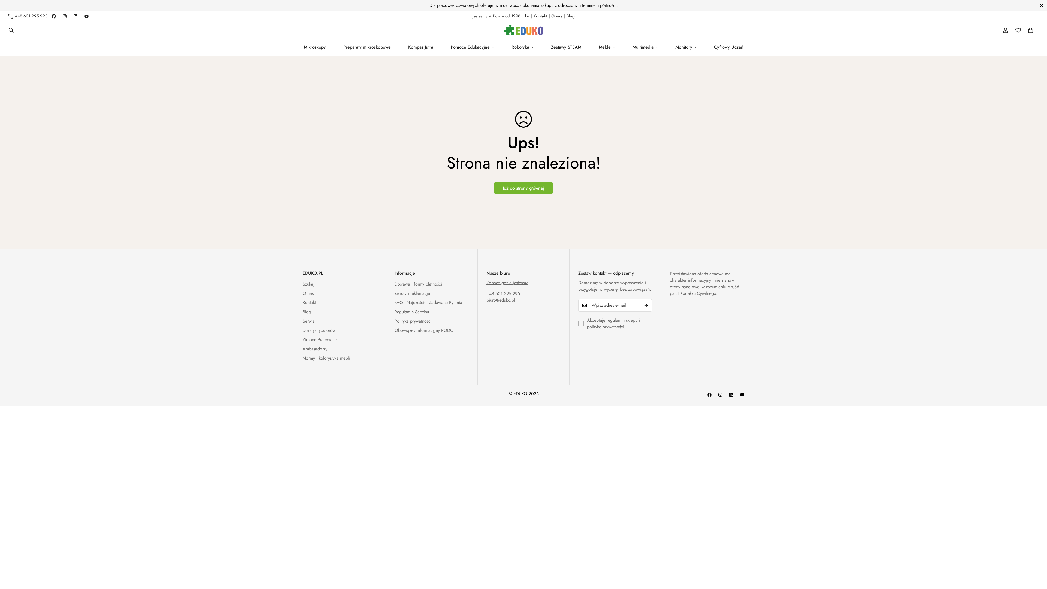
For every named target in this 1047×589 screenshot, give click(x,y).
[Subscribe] (646, 305)
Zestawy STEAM (566, 47)
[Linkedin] (75, 16)
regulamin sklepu (621, 320)
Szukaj (308, 284)
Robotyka (520, 47)
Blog (307, 312)
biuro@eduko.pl (500, 300)
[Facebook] (54, 16)
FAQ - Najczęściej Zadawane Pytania (428, 302)
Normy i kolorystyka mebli (326, 358)
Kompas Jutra (420, 47)
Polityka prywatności (413, 321)
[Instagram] (64, 16)
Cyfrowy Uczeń (729, 47)
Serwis (308, 321)
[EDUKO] (523, 30)
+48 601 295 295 (503, 293)
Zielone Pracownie (320, 339)
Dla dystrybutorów (319, 330)
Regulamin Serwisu (412, 312)
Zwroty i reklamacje (412, 293)
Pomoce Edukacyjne (470, 47)
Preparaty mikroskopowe (367, 47)
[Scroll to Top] (1036, 559)
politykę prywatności (605, 327)
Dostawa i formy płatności (418, 284)
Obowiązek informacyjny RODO (424, 330)
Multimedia (643, 47)
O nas (308, 293)
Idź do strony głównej (523, 188)
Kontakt (309, 302)
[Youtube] (86, 16)
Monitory (683, 47)
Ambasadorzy (315, 349)
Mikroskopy (315, 47)
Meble (605, 47)
